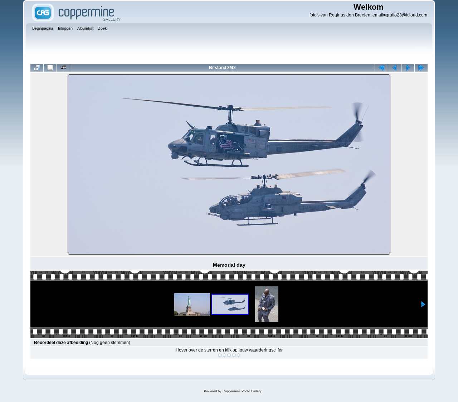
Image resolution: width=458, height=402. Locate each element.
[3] (229, 355)
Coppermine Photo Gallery (242, 391)
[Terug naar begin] (381, 68)
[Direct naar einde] (421, 68)
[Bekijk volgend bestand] (407, 68)
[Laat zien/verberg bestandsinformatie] (50, 68)
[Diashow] (63, 68)
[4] (234, 355)
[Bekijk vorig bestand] (394, 68)
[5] (238, 355)
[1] (220, 355)
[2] (224, 355)
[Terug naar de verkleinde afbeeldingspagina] (36, 68)
